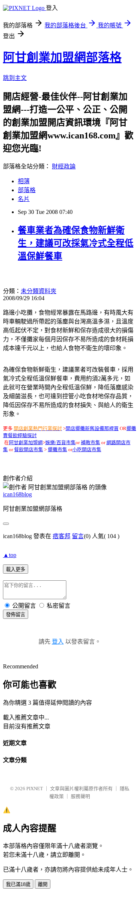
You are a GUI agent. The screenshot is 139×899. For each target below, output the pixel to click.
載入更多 (15, 569)
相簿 (24, 181)
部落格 (27, 190)
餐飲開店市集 (28, 449)
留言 (78, 536)
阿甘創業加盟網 (26, 442)
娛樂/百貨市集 (60, 442)
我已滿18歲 (18, 884)
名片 (24, 199)
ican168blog (17, 494)
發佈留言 (15, 614)
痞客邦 (61, 536)
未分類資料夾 (38, 291)
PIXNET (34, 788)
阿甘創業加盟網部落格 (62, 57)
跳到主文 (15, 78)
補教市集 (90, 442)
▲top (9, 555)
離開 (42, 884)
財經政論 (64, 166)
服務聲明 (80, 796)
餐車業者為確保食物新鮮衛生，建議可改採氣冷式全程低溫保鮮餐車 (75, 243)
